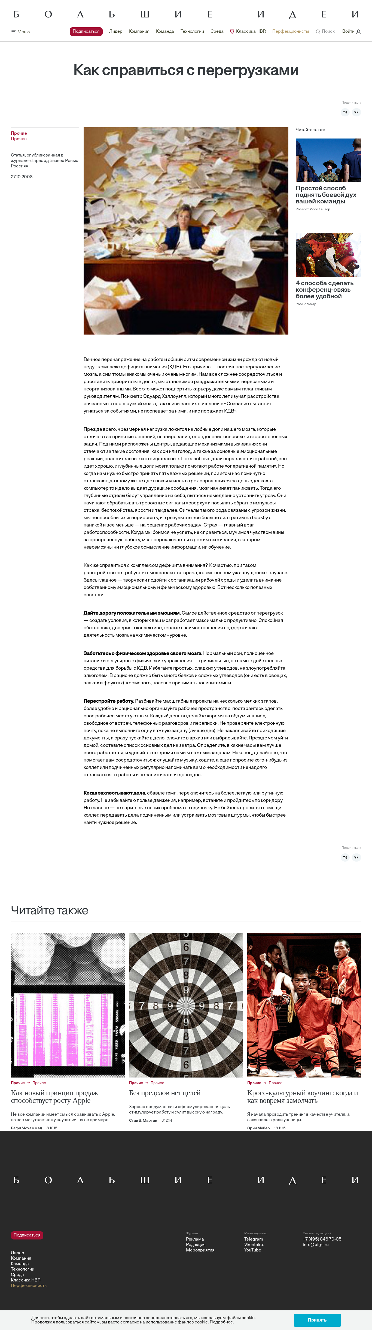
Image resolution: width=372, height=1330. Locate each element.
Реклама (195, 1239)
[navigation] (189, 31)
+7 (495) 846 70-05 (322, 1239)
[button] (325, 31)
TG (345, 112)
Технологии (192, 31)
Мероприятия (200, 1250)
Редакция (196, 1245)
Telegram (253, 1239)
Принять (317, 1320)
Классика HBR (251, 31)
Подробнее (221, 1322)
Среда (217, 31)
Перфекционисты (290, 31)
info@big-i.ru (316, 1245)
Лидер (116, 31)
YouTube (252, 1250)
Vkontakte (254, 1245)
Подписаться (86, 31)
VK (356, 112)
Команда (165, 31)
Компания (139, 31)
